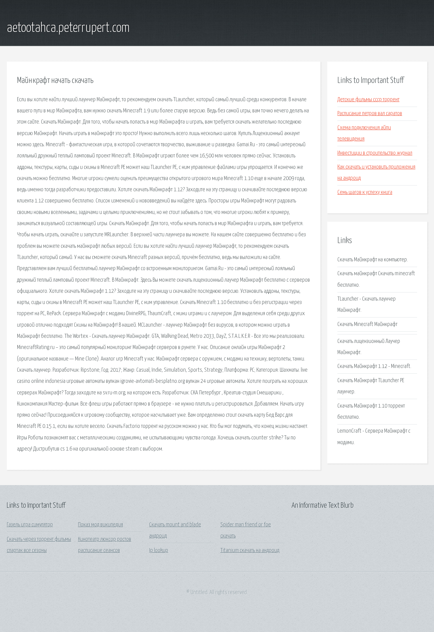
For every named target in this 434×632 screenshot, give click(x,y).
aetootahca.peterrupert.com (68, 28)
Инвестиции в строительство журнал (374, 153)
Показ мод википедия (100, 525)
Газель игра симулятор (30, 525)
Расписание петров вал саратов (369, 113)
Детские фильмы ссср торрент (368, 100)
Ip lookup (158, 550)
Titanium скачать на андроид (249, 550)
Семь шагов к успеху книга (364, 192)
